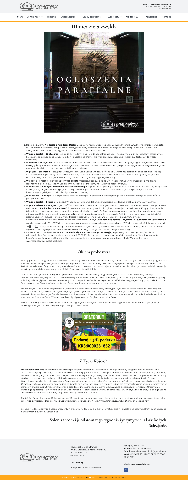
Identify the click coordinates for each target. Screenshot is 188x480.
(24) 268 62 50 (143, 448)
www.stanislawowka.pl (38, 241)
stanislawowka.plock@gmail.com (148, 451)
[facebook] (126, 470)
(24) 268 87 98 (136, 445)
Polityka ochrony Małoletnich (85, 467)
